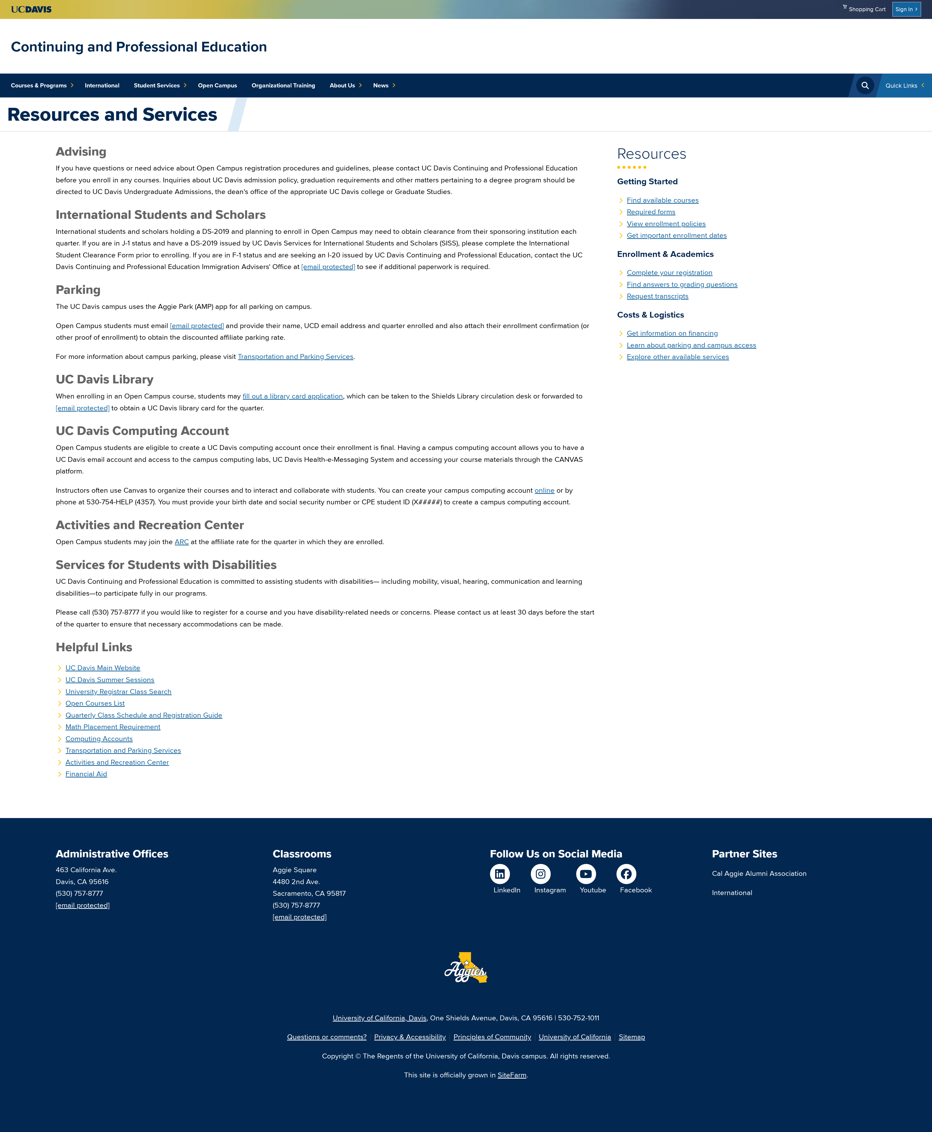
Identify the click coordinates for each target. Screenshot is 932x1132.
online (545, 490)
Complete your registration (670, 272)
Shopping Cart (867, 9)
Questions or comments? (327, 1036)
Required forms (651, 211)
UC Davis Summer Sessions (110, 679)
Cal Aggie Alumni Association (759, 873)
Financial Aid (86, 774)
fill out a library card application (293, 396)
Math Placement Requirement (113, 726)
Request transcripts (658, 296)
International (102, 85)
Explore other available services (678, 356)
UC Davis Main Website (103, 667)
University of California (575, 1036)
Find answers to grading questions (682, 284)
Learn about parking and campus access (691, 345)
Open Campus (217, 85)
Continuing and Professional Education (139, 46)
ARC (182, 541)
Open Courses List (95, 703)
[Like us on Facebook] (634, 874)
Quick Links (901, 85)
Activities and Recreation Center (117, 762)
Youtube (593, 890)
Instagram (550, 890)
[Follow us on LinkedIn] (505, 874)
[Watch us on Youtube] (591, 874)
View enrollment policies (666, 223)
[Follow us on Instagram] (548, 874)
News (381, 85)
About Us (342, 85)
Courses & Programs (39, 85)
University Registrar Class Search (119, 691)
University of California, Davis (379, 1018)
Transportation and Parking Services (123, 750)
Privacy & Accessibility (410, 1036)
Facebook (636, 890)
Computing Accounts (99, 738)
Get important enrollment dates (677, 235)
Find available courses (663, 200)
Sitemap (632, 1036)
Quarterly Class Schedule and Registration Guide (144, 715)
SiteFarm (512, 1075)
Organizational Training (283, 85)
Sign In (904, 9)
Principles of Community (492, 1036)
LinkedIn (507, 890)
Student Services (157, 85)
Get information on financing (672, 333)
